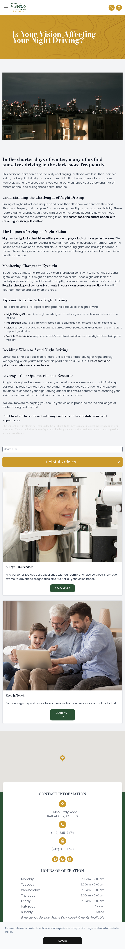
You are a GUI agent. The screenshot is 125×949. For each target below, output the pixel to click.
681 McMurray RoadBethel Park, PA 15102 (62, 814)
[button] (6, 7)
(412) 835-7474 (62, 833)
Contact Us (62, 714)
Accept (62, 940)
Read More (62, 588)
